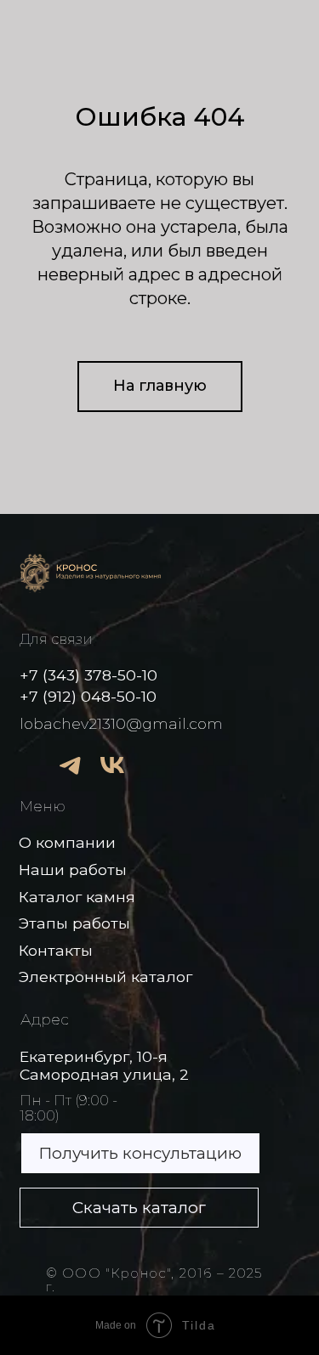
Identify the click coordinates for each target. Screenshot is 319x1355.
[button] (140, 1153)
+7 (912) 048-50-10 (88, 696)
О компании (67, 842)
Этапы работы (74, 923)
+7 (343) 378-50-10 (88, 675)
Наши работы (73, 869)
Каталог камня (77, 897)
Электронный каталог (105, 976)
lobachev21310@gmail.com (121, 723)
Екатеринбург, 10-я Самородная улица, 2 (104, 1065)
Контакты (56, 950)
